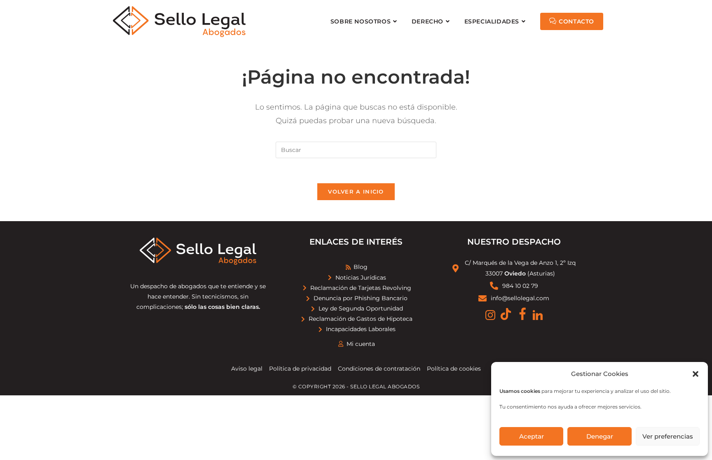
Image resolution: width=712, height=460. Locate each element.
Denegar (599, 436)
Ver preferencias (667, 436)
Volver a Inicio (356, 191)
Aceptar (531, 436)
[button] (695, 374)
